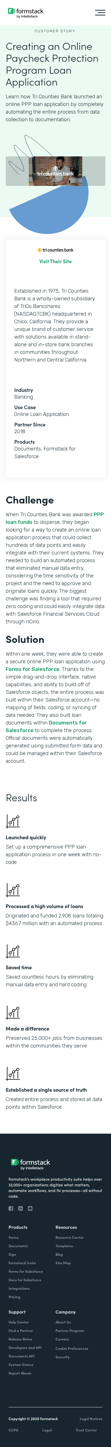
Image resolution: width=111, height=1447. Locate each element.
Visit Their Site (55, 261)
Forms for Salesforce (32, 669)
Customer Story (54, 31)
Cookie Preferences (72, 1348)
